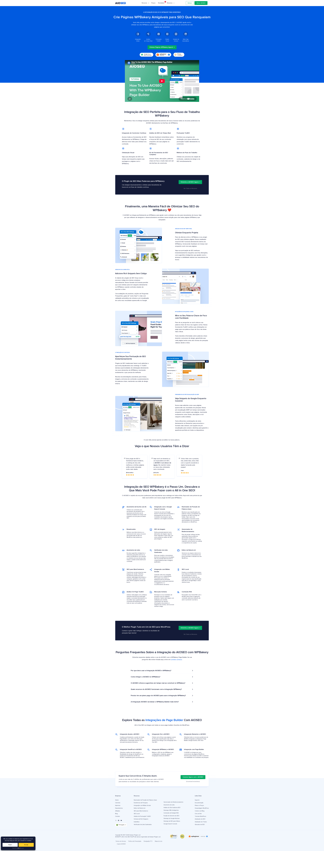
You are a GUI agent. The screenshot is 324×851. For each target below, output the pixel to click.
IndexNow (136, 821)
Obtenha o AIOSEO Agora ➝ (190, 182)
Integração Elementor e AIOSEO (195, 734)
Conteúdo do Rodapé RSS (171, 813)
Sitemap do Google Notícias (172, 818)
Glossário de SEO (200, 824)
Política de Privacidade (134, 841)
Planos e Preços (199, 805)
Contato (117, 816)
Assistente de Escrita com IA (136, 507)
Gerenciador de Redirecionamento (173, 802)
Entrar (190, 3)
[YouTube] (121, 820)
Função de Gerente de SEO (171, 815)
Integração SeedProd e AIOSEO (131, 749)
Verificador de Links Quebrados (143, 824)
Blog (116, 813)
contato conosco (176, 659)
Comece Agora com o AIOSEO (193, 777)
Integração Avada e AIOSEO (129, 734)
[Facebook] (118, 820)
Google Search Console (170, 824)
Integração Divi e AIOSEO (161, 734)
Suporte (197, 800)
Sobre (117, 800)
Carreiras (117, 802)
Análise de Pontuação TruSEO (142, 816)
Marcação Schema (160, 592)
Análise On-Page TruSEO (135, 592)
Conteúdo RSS (187, 592)
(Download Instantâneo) (193, 781)
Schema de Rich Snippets (141, 819)
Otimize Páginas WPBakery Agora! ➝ (162, 47)
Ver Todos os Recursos (190, 188)
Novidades (161, 3)
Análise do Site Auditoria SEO (172, 807)
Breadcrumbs (131, 529)
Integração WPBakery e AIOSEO (163, 749)
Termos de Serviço (121, 841)
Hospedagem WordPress (202, 808)
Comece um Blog (199, 811)
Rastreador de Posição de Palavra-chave (145, 800)
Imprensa (117, 805)
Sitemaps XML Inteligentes (171, 810)
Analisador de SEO (200, 819)
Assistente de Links (133, 550)
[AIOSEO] (120, 3)
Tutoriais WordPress (200, 816)
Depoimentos (119, 808)
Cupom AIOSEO (121, 844)
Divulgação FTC (148, 841)
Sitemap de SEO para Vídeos (172, 821)
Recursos (144, 3)
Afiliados (117, 811)
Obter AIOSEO (201, 3)
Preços (153, 3)
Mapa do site (158, 841)
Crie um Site (198, 813)
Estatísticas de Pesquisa (141, 802)
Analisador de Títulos (201, 821)
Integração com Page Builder (194, 749)
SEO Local (185, 569)
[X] (116, 820)
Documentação (199, 802)
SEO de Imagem (159, 529)
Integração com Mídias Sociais (142, 805)
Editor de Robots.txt (189, 550)
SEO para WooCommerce (135, 569)
